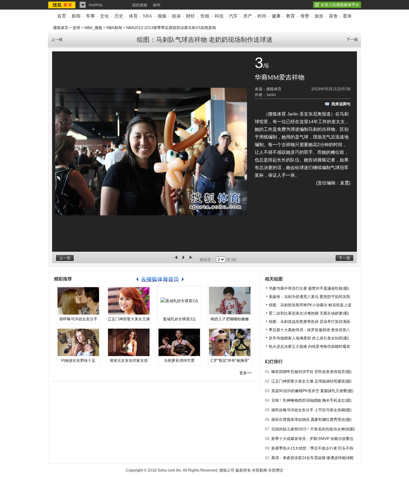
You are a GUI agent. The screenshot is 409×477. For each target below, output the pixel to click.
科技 (219, 16)
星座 (347, 16)
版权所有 (243, 470)
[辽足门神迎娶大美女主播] (128, 301)
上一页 (65, 258)
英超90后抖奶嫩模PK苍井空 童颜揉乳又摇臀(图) (312, 391)
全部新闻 (259, 470)
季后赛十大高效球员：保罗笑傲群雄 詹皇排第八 (309, 330)
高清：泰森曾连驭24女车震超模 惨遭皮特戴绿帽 (312, 458)
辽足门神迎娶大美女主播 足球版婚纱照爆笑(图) (311, 381)
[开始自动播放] (183, 259)
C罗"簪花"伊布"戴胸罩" (230, 360)
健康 (276, 16)
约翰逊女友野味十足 (78, 360)
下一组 (352, 39)
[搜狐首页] (62, 5)
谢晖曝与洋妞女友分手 (78, 319)
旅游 (318, 16)
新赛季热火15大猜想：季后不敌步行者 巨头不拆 (312, 448)
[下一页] (191, 259)
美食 (333, 16)
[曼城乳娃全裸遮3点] (179, 301)
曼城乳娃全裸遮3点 (179, 319)
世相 (204, 16)
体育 (133, 16)
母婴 (304, 16)
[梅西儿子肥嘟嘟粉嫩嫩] (229, 301)
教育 (290, 16)
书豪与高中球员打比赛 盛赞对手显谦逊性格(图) (309, 288)
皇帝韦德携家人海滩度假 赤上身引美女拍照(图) (309, 338)
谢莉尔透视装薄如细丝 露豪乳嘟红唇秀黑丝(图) (311, 419)
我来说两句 (341, 104)
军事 (90, 16)
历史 (118, 16)
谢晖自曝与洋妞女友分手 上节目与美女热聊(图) (311, 410)
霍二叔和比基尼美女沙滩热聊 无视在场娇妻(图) (309, 313)
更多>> (245, 373)
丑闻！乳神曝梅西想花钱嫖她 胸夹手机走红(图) (311, 400)
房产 (247, 16)
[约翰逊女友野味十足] (78, 342)
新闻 (76, 16)
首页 (61, 16)
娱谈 (176, 16)
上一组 (57, 39)
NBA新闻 (114, 28)
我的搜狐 (139, 5)
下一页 (344, 258)
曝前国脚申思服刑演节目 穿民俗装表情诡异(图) (311, 371)
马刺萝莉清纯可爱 (179, 360)
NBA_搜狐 (93, 28)
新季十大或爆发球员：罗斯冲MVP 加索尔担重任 (312, 438)
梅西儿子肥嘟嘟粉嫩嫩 (230, 319)
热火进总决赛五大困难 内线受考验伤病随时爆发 (309, 346)
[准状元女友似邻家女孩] (128, 342)
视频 (162, 16)
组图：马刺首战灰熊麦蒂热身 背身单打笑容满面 (309, 321)
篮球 (76, 28)
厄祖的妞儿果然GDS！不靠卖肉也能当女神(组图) (313, 429)
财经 (190, 16)
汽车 (233, 16)
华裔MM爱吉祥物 (280, 77)
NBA (147, 16)
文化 (104, 16)
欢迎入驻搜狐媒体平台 (340, 5)
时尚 (262, 16)
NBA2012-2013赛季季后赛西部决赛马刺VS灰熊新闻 (171, 28)
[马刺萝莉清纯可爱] (179, 342)
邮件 (157, 5)
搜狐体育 (60, 28)
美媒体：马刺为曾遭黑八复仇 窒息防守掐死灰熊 (309, 296)
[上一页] (176, 259)
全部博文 (275, 470)
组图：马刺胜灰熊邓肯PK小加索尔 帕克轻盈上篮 (310, 305)
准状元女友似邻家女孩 (129, 360)
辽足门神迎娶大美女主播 (129, 319)
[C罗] (229, 342)
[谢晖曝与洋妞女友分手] (78, 301)
